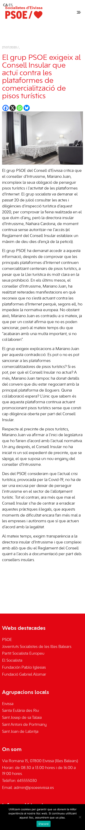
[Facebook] (5, 108)
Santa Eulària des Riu (20, 711)
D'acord (44, 823)
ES (11, 5)
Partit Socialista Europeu (23, 653)
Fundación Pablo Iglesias (24, 667)
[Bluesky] (27, 108)
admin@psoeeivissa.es (34, 788)
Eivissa (7, 704)
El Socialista (12, 660)
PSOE (7, 640)
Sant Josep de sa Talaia (22, 718)
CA (5, 5)
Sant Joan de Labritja (20, 732)
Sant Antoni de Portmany (24, 725)
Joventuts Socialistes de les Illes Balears (36, 647)
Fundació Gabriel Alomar (24, 674)
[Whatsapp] (20, 108)
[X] (12, 108)
